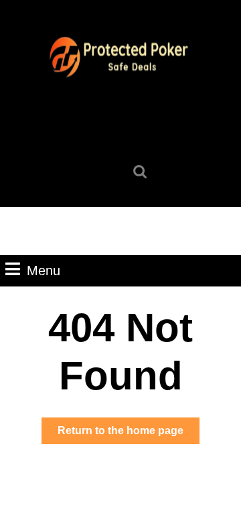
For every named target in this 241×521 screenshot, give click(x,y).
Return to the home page (128, 434)
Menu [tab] (43, 270)
